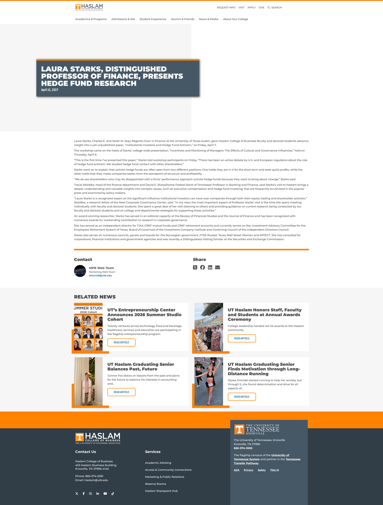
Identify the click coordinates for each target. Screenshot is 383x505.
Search (276, 7)
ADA (236, 470)
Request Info (226, 7)
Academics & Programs (91, 19)
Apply (251, 7)
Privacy (248, 470)
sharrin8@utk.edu (100, 275)
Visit (241, 7)
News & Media (208, 19)
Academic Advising (158, 462)
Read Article (121, 342)
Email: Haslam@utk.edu (91, 480)
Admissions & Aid (123, 19)
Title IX (274, 470)
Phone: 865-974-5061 (89, 476)
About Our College (235, 19)
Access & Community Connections (168, 470)
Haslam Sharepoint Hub (161, 491)
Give (262, 7)
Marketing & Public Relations (164, 477)
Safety (262, 470)
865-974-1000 (243, 448)
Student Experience (153, 19)
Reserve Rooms (155, 484)
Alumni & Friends (182, 19)
